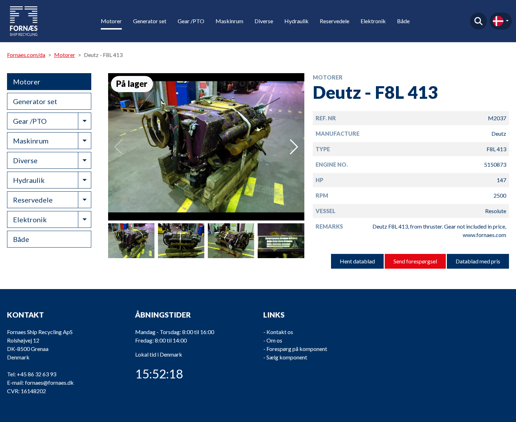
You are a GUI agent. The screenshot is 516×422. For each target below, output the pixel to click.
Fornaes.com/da (26, 54)
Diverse (263, 21)
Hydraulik (296, 21)
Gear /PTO (191, 21)
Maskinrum (229, 21)
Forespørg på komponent (296, 348)
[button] (294, 147)
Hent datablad (357, 261)
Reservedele (334, 21)
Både (403, 21)
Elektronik (373, 21)
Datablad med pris (478, 261)
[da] (501, 21)
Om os (274, 340)
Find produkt (478, 21)
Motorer (111, 21)
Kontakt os (279, 331)
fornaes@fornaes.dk (49, 382)
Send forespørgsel (415, 261)
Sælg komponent (286, 357)
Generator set (149, 21)
